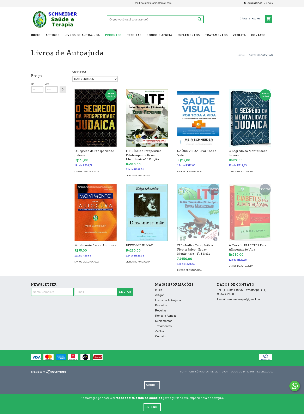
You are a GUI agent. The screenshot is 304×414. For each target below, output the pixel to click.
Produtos (113, 35)
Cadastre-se (255, 3)
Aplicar (63, 89)
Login (269, 3)
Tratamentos (216, 35)
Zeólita (239, 35)
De (32, 84)
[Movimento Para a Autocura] (95, 212)
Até (47, 84)
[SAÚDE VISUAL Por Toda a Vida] (198, 118)
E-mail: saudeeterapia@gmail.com (152, 3)
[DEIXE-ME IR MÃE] (147, 212)
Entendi (152, 407)
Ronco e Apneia (159, 35)
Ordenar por (79, 71)
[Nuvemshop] (49, 373)
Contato (258, 35)
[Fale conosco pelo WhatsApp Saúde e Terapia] (294, 386)
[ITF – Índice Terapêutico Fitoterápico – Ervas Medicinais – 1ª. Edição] (147, 118)
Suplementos (188, 35)
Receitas (134, 35)
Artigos (52, 35)
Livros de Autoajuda (82, 35)
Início (36, 35)
